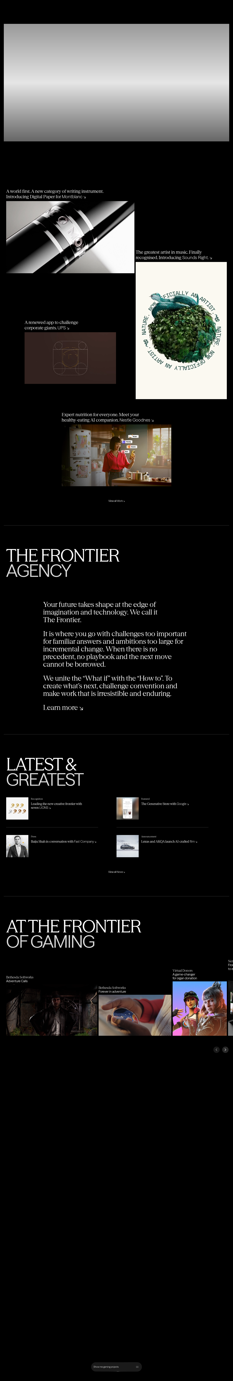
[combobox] (114, 1367)
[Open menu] (137, 1367)
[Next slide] (225, 1050)
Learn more (63, 707)
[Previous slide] (216, 1050)
